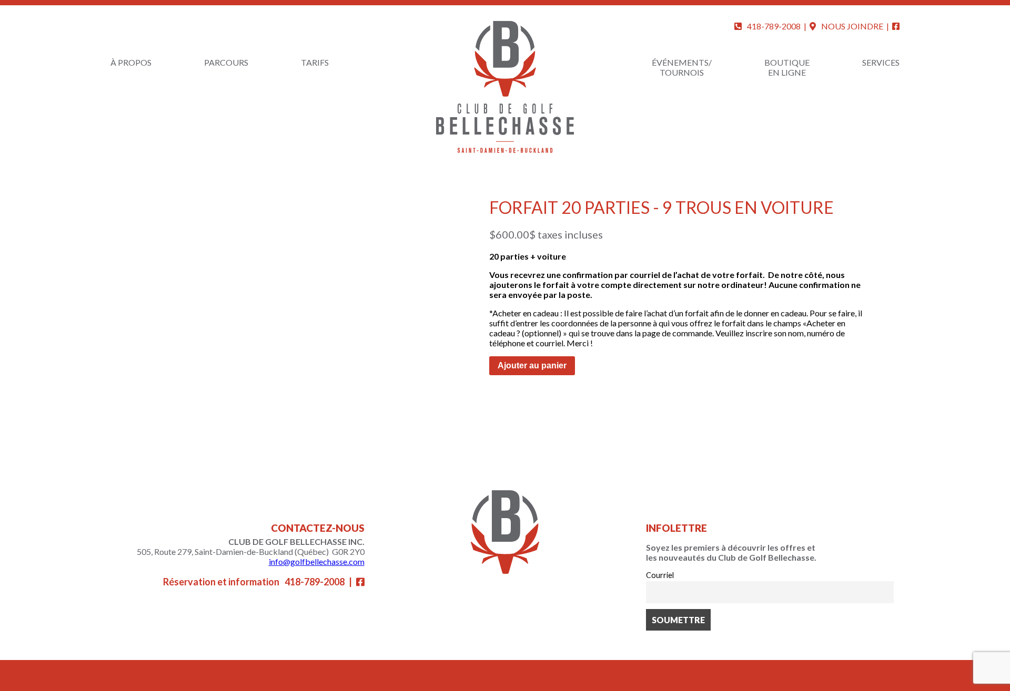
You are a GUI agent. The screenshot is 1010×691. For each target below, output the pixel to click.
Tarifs (315, 62)
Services (881, 62)
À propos (131, 62)
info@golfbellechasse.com (317, 561)
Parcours (226, 62)
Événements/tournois (682, 67)
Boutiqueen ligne (787, 67)
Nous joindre (852, 26)
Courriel (660, 575)
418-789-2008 (774, 26)
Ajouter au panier (532, 365)
